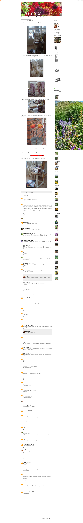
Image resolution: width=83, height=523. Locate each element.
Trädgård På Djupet (25, 342)
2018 (55, 47)
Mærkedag (56, 81)
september (56, 53)
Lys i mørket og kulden (58, 80)
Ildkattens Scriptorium (57, 156)
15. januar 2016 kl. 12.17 (34, 431)
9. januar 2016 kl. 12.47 (27, 297)
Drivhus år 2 (39, 16)
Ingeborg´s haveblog (25, 312)
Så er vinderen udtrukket (57, 71)
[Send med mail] (29, 192)
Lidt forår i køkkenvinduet (57, 75)
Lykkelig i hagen (25, 325)
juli (55, 55)
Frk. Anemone (25, 240)
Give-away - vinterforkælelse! (57, 78)
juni (55, 56)
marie (24, 372)
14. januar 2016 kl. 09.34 (28, 347)
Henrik (24, 347)
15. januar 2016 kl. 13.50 (31, 444)
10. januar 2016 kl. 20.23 (29, 318)
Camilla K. (24, 484)
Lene (24, 297)
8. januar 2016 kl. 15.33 (27, 228)
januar (56, 61)
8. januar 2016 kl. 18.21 (30, 240)
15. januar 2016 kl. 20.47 (32, 491)
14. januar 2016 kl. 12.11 (28, 353)
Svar (23, 201)
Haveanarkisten (57, 230)
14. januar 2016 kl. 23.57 (29, 405)
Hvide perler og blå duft (58, 62)
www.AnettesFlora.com (26, 233)
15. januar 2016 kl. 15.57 (29, 462)
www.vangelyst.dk (57, 212)
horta (24, 353)
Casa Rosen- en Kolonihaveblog (27, 431)
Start (21, 16)
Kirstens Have (56, 225)
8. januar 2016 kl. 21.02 (28, 282)
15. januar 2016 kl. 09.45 (29, 421)
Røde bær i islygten (57, 79)
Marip (24, 427)
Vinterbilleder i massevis (57, 66)
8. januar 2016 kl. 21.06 (31, 276)
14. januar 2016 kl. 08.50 (31, 342)
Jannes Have (56, 180)
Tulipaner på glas (57, 70)
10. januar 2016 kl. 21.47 (30, 325)
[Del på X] (30, 192)
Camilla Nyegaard (25, 444)
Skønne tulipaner (57, 63)
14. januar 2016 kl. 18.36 (28, 372)
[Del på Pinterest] (32, 192)
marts (56, 59)
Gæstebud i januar (57, 64)
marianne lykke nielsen (26, 491)
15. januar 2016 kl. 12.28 (30, 439)
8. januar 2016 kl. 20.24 (31, 263)
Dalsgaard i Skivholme (57, 100)
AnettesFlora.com (57, 219)
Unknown (24, 308)
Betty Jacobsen (25, 439)
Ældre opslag (50, 508)
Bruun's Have (56, 171)
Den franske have (57, 166)
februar (56, 60)
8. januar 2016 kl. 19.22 (28, 245)
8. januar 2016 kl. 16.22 (32, 233)
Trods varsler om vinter (58, 74)
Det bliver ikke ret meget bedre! (57, 69)
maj (55, 57)
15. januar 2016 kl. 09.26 (28, 415)
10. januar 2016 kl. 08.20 (29, 308)
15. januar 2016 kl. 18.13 (29, 484)
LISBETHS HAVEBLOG (58, 172)
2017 (55, 48)
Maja (24, 415)
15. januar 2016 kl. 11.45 (28, 427)
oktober (56, 52)
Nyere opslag (23, 508)
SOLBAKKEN (56, 220)
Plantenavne (25, 16)
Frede (26, 276)
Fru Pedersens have (57, 161)
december (56, 50)
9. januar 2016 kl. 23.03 (28, 302)
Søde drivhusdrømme (30, 16)
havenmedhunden (25, 263)
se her (42, 155)
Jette (24, 222)
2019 (55, 46)
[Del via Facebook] (31, 192)
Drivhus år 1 (35, 16)
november (56, 51)
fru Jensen (24, 318)
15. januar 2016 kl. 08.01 (29, 410)
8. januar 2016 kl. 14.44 (27, 222)
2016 (55, 49)
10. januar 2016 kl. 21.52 (31, 331)
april (56, 58)
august (56, 54)
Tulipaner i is (56, 65)
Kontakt (43, 16)
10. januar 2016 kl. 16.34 (31, 312)
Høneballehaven (57, 95)
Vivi (23, 228)
